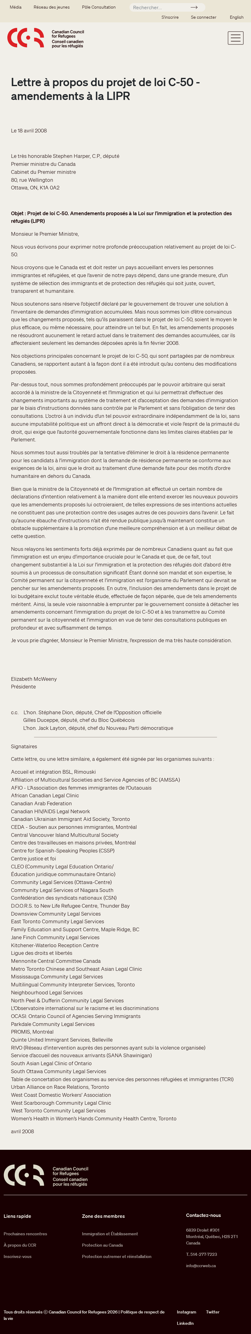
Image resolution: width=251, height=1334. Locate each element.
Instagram (186, 1312)
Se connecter (203, 17)
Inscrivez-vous (18, 1256)
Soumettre (196, 8)
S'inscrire (170, 17)
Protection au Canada (102, 1245)
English (237, 17)
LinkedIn (185, 1323)
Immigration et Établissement (110, 1234)
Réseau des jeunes (52, 7)
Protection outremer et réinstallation (117, 1256)
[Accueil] (45, 37)
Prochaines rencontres (25, 1234)
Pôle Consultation (99, 7)
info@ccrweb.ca (201, 1265)
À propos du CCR (20, 1245)
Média (15, 7)
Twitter (212, 1312)
